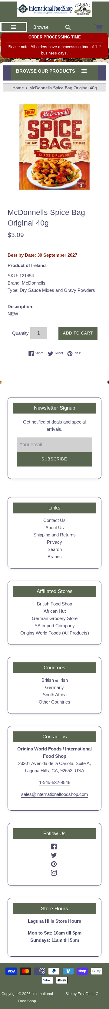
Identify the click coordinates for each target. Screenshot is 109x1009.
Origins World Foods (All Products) (54, 632)
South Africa (55, 694)
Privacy (54, 542)
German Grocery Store (55, 618)
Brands (55, 556)
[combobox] (68, 27)
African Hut (55, 611)
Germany (54, 687)
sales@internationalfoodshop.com (54, 794)
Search (55, 549)
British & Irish (54, 680)
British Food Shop (54, 603)
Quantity (20, 333)
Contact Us (54, 520)
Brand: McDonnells (26, 282)
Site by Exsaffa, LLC (81, 994)
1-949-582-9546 (54, 782)
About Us (54, 527)
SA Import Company (55, 625)
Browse (40, 27)
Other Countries (54, 701)
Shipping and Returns (54, 534)
